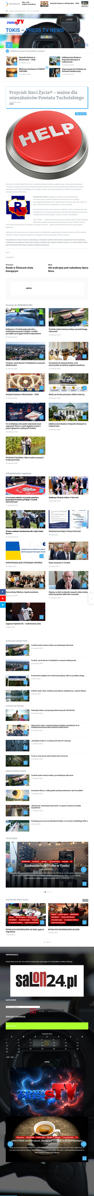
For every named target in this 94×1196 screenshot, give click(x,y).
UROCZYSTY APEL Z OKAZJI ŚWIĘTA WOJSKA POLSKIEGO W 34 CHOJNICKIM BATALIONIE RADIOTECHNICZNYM (55, 726)
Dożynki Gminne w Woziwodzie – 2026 (27, 58)
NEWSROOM (23, 858)
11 (42, 1043)
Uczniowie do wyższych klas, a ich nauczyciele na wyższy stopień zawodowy (67, 364)
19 (54, 1046)
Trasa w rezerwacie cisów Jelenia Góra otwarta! (49, 756)
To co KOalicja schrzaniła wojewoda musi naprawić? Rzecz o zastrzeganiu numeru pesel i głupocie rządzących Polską (70, 3)
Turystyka (12, 922)
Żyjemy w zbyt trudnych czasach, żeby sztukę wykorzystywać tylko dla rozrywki (68, 593)
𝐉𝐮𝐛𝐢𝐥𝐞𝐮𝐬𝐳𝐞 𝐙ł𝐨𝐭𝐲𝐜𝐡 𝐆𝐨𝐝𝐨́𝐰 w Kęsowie (64, 497)
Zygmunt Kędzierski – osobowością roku (23, 624)
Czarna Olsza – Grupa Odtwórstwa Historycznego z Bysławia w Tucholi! (21, 930)
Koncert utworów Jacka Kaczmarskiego (65, 929)
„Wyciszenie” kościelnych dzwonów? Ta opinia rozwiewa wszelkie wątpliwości (56, 807)
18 (42, 1046)
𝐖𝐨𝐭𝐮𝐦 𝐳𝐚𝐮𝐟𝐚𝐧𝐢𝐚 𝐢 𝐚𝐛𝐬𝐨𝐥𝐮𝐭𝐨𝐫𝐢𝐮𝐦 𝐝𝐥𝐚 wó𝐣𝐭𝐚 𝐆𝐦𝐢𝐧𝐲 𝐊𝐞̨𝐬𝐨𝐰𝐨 (24, 532)
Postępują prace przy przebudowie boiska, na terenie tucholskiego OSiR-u (59, 821)
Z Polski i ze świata (69, 858)
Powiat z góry (39, 1135)
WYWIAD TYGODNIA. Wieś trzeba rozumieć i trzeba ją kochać (25, 459)
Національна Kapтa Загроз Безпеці (65, 531)
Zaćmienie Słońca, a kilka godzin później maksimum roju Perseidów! (57, 791)
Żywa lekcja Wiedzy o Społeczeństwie (22, 592)
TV (60, 858)
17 (30, 1046)
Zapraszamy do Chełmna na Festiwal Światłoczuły (74, 70)
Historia (11, 917)
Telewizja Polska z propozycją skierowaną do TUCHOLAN (53, 710)
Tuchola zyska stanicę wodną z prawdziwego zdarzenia (68, 330)
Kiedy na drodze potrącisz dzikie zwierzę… (26, 3)
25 (42, 1049)
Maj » (13, 1057)
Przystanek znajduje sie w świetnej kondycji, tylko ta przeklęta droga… (58, 676)
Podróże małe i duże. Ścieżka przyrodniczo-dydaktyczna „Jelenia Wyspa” (58, 691)
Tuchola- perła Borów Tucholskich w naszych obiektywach (25, 364)
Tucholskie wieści (51, 858)
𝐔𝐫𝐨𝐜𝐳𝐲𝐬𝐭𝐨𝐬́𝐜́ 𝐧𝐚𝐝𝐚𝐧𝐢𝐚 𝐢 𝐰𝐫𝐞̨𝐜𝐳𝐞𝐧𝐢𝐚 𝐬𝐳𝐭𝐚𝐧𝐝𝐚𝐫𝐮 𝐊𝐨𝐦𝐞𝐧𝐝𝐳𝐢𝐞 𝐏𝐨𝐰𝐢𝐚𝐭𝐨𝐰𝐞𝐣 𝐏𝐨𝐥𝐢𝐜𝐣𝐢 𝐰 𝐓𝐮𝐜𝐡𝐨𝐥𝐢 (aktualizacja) (22, 499)
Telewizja (41, 858)
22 (7, 1049)
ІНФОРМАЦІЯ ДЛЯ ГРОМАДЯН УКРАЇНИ (24, 563)
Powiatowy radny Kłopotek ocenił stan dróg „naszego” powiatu (47, 1138)
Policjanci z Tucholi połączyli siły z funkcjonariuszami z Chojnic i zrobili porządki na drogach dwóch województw (23, 331)
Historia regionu (21, 917)
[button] (10, 869)
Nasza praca (31, 917)
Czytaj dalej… (73, 878)
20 (66, 1046)
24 (30, 1049)
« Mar (8, 1057)
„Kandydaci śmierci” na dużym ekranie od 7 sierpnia (51, 741)
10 (30, 1043)
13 (66, 1043)
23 (19, 1049)
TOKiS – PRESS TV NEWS (35, 30)
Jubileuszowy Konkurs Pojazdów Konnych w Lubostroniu (71, 59)
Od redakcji (32, 858)
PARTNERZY (74, 922)
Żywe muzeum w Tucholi (59, 563)
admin (11, 104)
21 (77, 1046)
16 (19, 1046)
